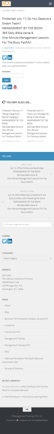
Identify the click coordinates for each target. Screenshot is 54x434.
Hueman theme (41, 420)
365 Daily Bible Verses (13, 10)
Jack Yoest (9, 48)
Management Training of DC (17, 345)
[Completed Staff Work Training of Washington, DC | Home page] (8, 3)
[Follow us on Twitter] (4, 87)
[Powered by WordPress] (17, 420)
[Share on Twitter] (4, 57)
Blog (7, 312)
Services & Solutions (14, 368)
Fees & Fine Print (12, 332)
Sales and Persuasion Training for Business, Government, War (22, 360)
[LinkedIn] (45, 155)
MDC (7, 352)
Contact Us (9, 325)
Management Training (15, 338)
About (7, 305)
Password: (6, 71)
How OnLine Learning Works (35, 396)
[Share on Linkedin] (9, 57)
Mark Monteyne (12, 396)
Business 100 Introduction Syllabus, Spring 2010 (26, 318)
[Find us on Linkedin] (9, 87)
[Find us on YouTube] (15, 87)
